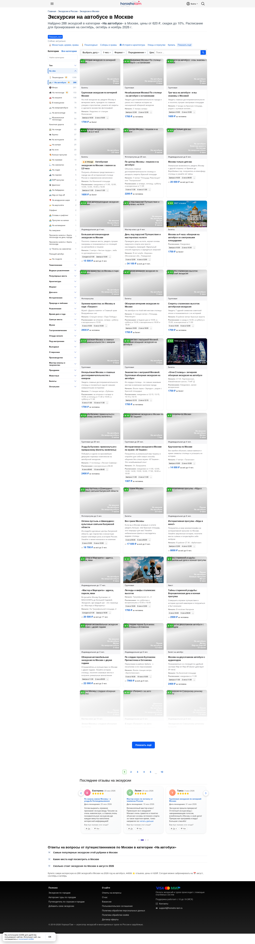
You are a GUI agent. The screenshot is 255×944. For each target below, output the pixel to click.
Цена (152, 52)
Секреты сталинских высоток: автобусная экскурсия (184, 305)
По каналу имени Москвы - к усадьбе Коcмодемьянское (97, 799)
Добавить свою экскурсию (61, 906)
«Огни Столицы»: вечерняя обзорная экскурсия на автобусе (185, 374)
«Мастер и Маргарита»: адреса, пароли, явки (97, 592)
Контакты (163, 903)
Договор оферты (110, 919)
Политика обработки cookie (115, 915)
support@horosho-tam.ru (170, 908)
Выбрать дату (90, 52)
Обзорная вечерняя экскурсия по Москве (142, 305)
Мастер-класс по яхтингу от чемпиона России (140, 799)
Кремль (171, 44)
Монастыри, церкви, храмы (65, 44)
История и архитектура (133, 44)
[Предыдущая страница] (81, 793)
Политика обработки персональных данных (123, 910)
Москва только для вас (180, 161)
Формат (118, 52)
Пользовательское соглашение (117, 906)
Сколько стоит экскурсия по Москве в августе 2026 (83, 866)
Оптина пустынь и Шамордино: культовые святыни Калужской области (97, 524)
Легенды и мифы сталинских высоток (140, 592)
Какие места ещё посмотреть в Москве (76, 859)
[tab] (139, 840)
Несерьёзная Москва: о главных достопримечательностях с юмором (98, 375)
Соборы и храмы (108, 44)
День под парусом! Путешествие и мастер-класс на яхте (143, 236)
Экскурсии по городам (59, 893)
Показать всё (55, 36)
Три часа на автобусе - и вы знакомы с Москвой (182, 94)
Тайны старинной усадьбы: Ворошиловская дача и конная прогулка (184, 593)
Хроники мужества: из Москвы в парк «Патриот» (98, 305)
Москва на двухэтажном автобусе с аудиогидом (186, 658)
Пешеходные (91, 44)
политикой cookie (26, 939)
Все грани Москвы (134, 521)
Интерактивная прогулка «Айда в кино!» (185, 522)
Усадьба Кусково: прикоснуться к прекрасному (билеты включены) (98, 448)
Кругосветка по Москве (180, 446)
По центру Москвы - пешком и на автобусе (142, 163)
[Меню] (52, 4)
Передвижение (136, 52)
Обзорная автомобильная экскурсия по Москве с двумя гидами (96, 660)
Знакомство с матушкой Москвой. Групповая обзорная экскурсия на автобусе (142, 375)
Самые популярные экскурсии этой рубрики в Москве (85, 852)
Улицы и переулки (156, 44)
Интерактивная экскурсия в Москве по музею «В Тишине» (143, 448)
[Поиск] (203, 4)
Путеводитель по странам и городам (66, 901)
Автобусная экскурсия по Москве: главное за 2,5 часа (98, 165)
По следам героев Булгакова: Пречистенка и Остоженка (140, 658)
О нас (105, 897)
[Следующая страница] (206, 793)
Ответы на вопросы (111, 893)
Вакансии (106, 901)
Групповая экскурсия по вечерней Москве (99, 94)
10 (162, 771)
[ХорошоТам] (131, 4)
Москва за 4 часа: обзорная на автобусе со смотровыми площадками (183, 237)
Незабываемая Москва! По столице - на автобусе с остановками (143, 94)
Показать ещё (143, 745)
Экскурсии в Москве (89, 11)
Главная (52, 11)
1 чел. (106, 52)
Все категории (69, 51)
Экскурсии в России (68, 11)
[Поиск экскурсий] (203, 52)
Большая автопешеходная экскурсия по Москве (95, 236)
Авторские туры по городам (62, 897)
